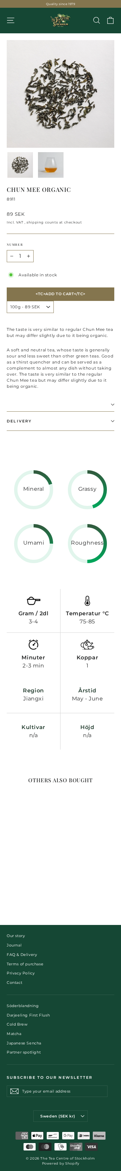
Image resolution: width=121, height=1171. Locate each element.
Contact (14, 982)
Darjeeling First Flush (28, 1015)
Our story (16, 935)
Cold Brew (17, 1024)
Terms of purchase (25, 964)
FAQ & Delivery (22, 954)
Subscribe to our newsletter (49, 1077)
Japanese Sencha (24, 1043)
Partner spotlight (24, 1052)
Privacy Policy (21, 973)
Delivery (19, 421)
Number (15, 244)
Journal (14, 945)
